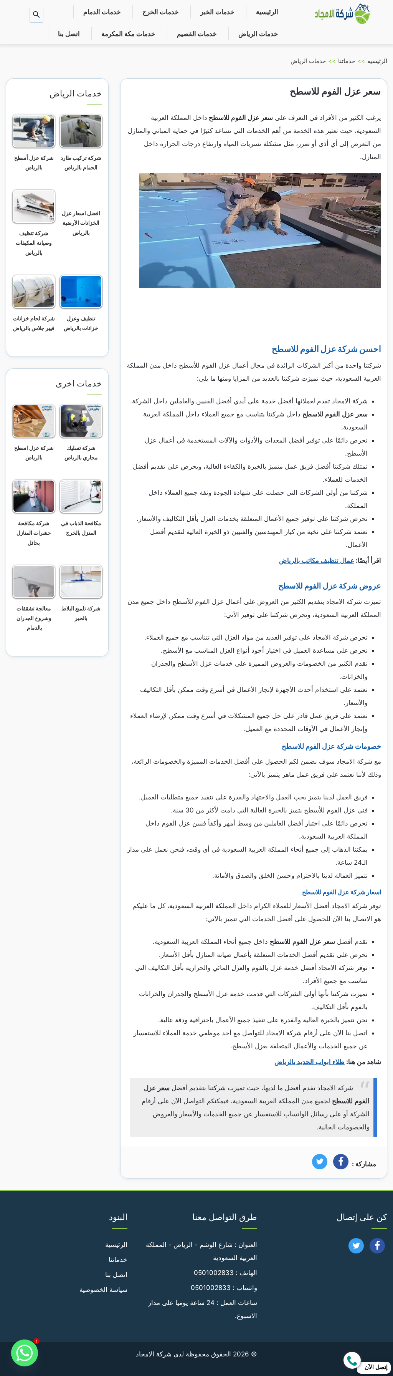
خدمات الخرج (160, 12)
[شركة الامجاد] (342, 14)
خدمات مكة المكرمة (128, 34)
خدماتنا (346, 61)
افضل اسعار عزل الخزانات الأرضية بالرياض (81, 222)
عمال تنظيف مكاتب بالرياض (316, 560)
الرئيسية (267, 12)
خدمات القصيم (197, 34)
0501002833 (214, 1273)
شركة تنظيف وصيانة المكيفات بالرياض (34, 242)
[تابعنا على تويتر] (356, 1248)
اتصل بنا (69, 34)
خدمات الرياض (258, 34)
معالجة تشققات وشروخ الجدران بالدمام (34, 618)
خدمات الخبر (217, 12)
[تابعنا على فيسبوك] (377, 1248)
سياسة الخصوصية (103, 1289)
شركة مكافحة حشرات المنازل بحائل (34, 532)
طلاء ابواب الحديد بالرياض (309, 1062)
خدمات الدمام (102, 12)
